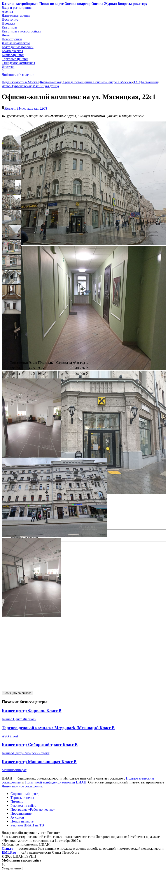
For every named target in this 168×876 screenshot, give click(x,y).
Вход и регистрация (17, 7)
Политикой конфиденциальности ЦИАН (55, 782)
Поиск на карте (21, 821)
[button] (11, 142)
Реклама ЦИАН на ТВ (27, 825)
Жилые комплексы (16, 43)
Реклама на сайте (23, 805)
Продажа (8, 23)
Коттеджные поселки (17, 47)
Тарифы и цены (22, 797)
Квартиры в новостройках (21, 31)
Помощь (16, 801)
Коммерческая (12, 51)
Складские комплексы (18, 63)
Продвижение (21, 813)
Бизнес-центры (13, 55)
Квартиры (9, 27)
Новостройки (12, 39)
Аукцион (17, 817)
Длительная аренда (16, 15)
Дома (6, 35)
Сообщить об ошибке (17, 693)
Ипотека (8, 67)
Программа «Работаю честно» (32, 809)
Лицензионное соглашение (22, 786)
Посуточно (10, 19)
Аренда (7, 11)
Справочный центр (24, 794)
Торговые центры (15, 59)
